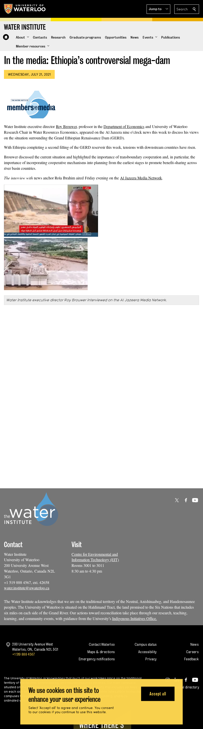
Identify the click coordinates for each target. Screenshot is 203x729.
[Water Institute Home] (6, 37)
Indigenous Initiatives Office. (134, 618)
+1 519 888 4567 (23, 654)
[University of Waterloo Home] (25, 9)
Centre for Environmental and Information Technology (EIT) (95, 557)
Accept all (158, 693)
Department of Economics (123, 126)
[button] (158, 9)
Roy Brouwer (66, 126)
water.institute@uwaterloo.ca (26, 587)
